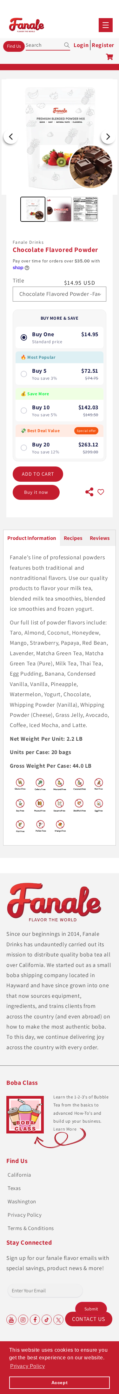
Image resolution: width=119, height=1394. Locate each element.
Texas (14, 1188)
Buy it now (36, 492)
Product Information (31, 537)
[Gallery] (59, 151)
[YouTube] (11, 1320)
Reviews (99, 537)
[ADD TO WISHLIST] (100, 492)
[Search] (63, 45)
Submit (91, 1309)
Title (18, 280)
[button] (106, 25)
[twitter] (58, 1320)
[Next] (108, 137)
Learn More (64, 1129)
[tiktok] (47, 1320)
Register (103, 45)
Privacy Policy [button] (27, 1366)
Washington (22, 1201)
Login (81, 45)
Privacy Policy (25, 1214)
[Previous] (11, 137)
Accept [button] (59, 1382)
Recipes (73, 537)
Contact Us (88, 1319)
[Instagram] (23, 1320)
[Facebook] (35, 1320)
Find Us (14, 46)
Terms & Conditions (31, 1228)
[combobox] (48, 44)
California (19, 1174)
